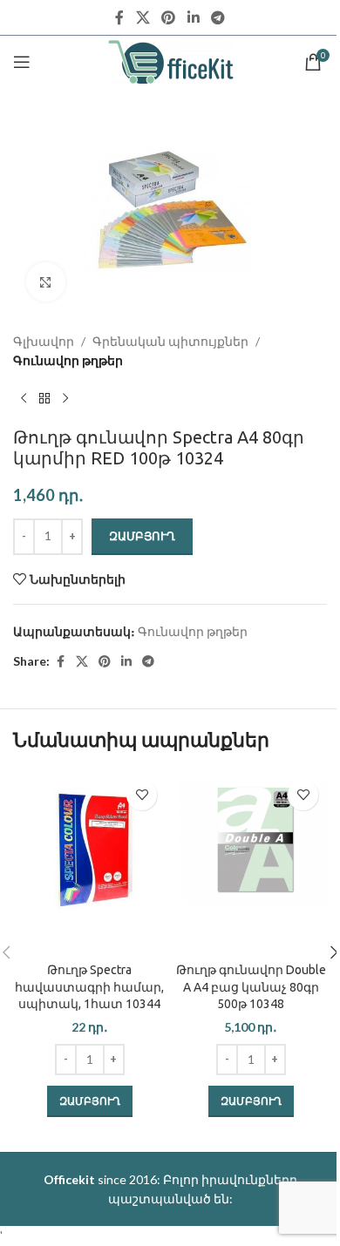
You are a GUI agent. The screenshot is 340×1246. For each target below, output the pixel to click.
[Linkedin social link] (193, 17)
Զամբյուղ (142, 536)
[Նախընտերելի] (141, 795)
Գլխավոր (43, 341)
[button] (90, 1101)
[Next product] (65, 399)
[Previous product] (23, 399)
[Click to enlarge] (45, 281)
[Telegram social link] (217, 17)
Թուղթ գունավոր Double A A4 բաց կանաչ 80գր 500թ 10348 (251, 987)
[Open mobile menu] (21, 61)
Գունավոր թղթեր (68, 360)
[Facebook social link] (119, 17)
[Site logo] (170, 60)
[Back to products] (44, 399)
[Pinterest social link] (168, 17)
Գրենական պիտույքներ (170, 341)
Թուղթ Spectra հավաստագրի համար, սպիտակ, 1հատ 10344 (89, 987)
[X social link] (142, 17)
